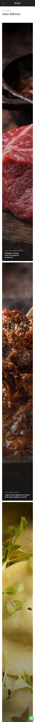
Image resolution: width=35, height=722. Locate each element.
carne (6, 492)
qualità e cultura (17, 250)
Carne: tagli (8, 250)
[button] (3, 3)
